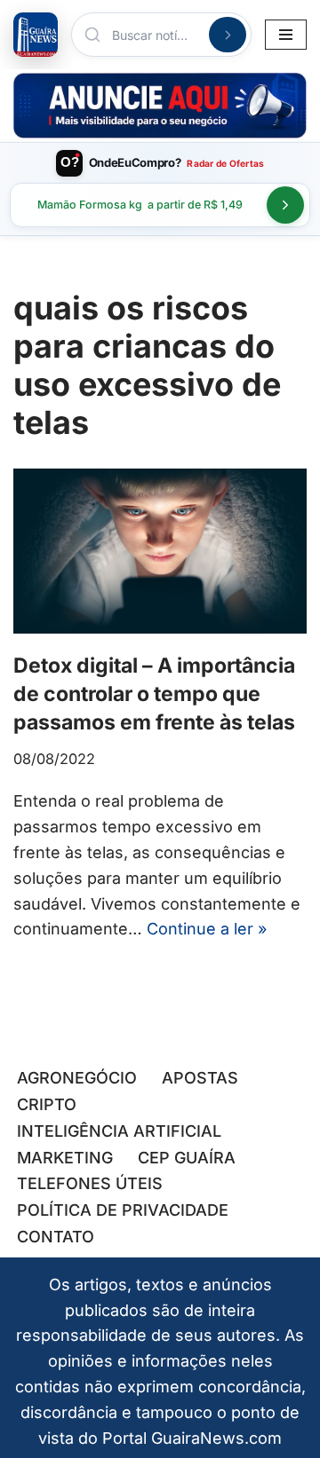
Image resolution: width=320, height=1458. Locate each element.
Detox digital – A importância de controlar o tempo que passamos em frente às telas (154, 694)
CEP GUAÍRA (187, 1157)
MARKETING (65, 1157)
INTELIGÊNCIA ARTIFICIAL (119, 1131)
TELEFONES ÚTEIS (90, 1183)
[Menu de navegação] (286, 35)
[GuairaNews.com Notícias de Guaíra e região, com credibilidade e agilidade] (35, 34)
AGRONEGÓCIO (77, 1077)
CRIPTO (46, 1104)
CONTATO (55, 1236)
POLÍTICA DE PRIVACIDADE (122, 1210)
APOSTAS (200, 1077)
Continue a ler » (207, 928)
